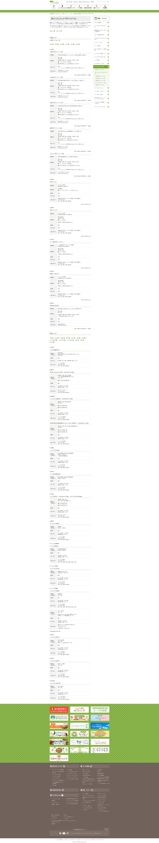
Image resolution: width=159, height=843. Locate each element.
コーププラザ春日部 (55, 398)
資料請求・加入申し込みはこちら (84, 1)
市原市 (61, 44)
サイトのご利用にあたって (69, 816)
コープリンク (97, 42)
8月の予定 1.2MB (63, 505)
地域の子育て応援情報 (77, 13)
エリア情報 (96, 60)
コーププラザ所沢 (54, 637)
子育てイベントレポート (100, 69)
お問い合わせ (75, 1)
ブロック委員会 (97, 22)
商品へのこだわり (86, 769)
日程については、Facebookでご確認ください (66, 614)
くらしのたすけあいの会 (99, 56)
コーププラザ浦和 (54, 590)
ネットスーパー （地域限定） (57, 780)
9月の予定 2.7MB (63, 405)
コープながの (92, 839)
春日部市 (61, 337)
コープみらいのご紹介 (56, 798)
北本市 (78, 337)
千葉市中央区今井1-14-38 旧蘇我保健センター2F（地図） (69, 131)
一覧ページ (106, 829)
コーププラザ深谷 (54, 660)
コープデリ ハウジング (71, 777)
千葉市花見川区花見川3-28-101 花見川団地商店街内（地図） (69, 105)
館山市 (77, 44)
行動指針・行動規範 (55, 804)
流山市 (72, 44)
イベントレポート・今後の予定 (65, 61)
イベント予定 (62, 219)
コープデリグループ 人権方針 (71, 800)
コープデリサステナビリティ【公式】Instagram (92, 833)
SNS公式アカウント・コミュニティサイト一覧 (100, 98)
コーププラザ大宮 (54, 568)
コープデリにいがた (100, 839)
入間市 (51, 337)
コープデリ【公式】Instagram (75, 833)
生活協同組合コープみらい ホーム (55, 13)
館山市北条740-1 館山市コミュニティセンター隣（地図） (69, 308)
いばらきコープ (73, 839)
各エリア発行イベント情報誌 (100, 50)
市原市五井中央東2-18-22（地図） (64, 214)
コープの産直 (85, 773)
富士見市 (51, 342)
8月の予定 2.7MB (63, 407)
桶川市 (56, 337)
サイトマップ (54, 818)
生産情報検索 (99, 773)
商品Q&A (99, 771)
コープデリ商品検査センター (102, 783)
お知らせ (65, 815)
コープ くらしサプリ (99, 106)
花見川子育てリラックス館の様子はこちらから (68, 114)
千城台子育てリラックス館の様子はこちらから (68, 89)
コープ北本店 (53, 496)
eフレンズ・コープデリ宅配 (57, 769)
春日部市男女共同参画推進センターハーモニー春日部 (62, 423)
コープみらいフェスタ (99, 63)
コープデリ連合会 (58, 839)
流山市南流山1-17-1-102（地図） (64, 278)
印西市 (56, 44)
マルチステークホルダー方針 (69, 820)
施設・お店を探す (69, 1)
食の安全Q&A (99, 769)
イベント (70, 13)
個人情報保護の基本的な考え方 (72, 798)
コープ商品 (85, 777)
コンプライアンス (55, 802)
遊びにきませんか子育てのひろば (101, 73)
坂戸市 (72, 337)
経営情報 (53, 800)
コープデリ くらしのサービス (72, 775)
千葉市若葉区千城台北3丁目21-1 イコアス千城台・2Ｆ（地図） (70, 80)
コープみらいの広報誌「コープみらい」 (100, 103)
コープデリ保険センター (71, 771)
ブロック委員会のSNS (99, 34)
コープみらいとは (56, 795)
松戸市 (66, 44)
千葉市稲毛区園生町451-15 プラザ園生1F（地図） (67, 156)
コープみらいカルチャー (99, 91)
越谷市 (83, 337)
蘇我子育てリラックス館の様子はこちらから (68, 139)
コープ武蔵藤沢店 (54, 349)
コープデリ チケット (71, 773)
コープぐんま (85, 839)
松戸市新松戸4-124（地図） (63, 246)
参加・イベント (65, 13)
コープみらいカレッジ (99, 87)
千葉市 (51, 44)
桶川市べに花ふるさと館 (56, 372)
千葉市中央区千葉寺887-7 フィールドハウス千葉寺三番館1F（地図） (71, 54)
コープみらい (66, 839)
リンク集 (65, 818)
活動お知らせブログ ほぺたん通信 (100, 31)
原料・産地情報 (100, 775)
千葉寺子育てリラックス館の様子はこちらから (68, 63)
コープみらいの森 (98, 94)
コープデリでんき (55, 776)
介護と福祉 (54, 785)
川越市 (67, 337)
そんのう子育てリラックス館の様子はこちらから (68, 165)
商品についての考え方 (87, 771)
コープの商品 (86, 766)
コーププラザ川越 (54, 450)
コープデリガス (55, 778)
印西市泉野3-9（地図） (62, 186)
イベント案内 (97, 45)
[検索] (107, 2)
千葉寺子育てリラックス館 (100, 76)
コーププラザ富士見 (55, 683)
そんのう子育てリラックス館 (101, 82)
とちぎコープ (79, 839)
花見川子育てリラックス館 (100, 80)
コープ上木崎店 (53, 546)
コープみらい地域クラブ (99, 53)
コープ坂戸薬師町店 (55, 474)
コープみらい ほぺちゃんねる (100, 39)
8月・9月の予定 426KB (64, 380)
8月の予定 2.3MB (63, 431)
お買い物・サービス (57, 766)
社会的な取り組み (56, 790)
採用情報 (92, 1)
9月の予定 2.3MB (63, 429)
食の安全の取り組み (86, 775)
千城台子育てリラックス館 (100, 78)
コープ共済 (69, 769)
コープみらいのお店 (56, 774)
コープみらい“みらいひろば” (100, 26)
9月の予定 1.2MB (63, 503)
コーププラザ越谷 (54, 523)
